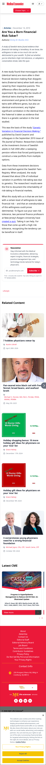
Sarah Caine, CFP (32, 547)
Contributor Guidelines (23, 651)
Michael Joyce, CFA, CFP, (15, 547)
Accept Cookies (23, 760)
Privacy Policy (23, 654)
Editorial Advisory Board (23, 642)
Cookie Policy (21, 742)
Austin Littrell (11, 344)
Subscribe (33, 271)
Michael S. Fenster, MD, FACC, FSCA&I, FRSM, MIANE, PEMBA (21, 398)
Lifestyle (6, 291)
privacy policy (11, 278)
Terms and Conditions (23, 648)
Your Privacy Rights (23, 659)
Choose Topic (20, 10)
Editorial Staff (23, 639)
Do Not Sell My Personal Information (23, 657)
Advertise (23, 634)
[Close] (43, 715)
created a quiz (9, 221)
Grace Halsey (11, 449)
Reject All (23, 754)
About (23, 631)
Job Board (23, 645)
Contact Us (23, 637)
